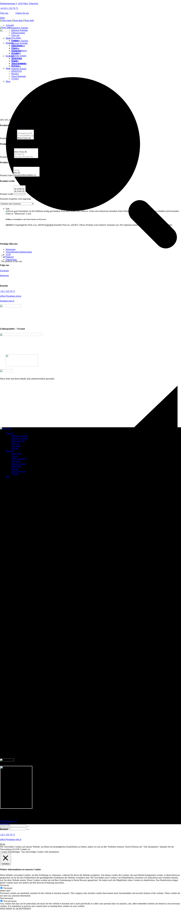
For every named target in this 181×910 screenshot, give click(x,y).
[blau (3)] (26, 173)
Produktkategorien (8, 138)
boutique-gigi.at (7, 301)
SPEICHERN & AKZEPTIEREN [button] (15, 908)
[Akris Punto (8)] (26, 152)
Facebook (4, 270)
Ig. (4, 844)
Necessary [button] (4, 885)
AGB (8, 254)
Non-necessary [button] (6, 898)
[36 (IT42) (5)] (19, 191)
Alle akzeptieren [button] (51, 852)
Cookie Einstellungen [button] (10, 852)
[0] (25, 131)
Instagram (4, 275)
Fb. (1, 844)
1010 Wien (9, 822)
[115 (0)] (26, 170)
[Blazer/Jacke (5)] (25, 138)
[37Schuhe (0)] (19, 194)
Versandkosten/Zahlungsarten (19, 252)
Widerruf (10, 257)
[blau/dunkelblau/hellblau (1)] (26, 175)
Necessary (8, 888)
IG (4, 18)
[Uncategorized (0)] (25, 133)
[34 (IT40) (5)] (19, 189)
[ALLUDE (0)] (26, 154)
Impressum (10, 249)
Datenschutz (11, 259)
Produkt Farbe (6, 175)
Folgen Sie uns (22, 13)
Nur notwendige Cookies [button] (32, 852)
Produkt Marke (6, 157)
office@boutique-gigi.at (10, 296)
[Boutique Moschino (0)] (26, 157)
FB (1, 18)
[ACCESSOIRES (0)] (25, 136)
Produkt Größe (6, 194)
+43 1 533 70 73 (7, 291)
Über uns (4, 13)
